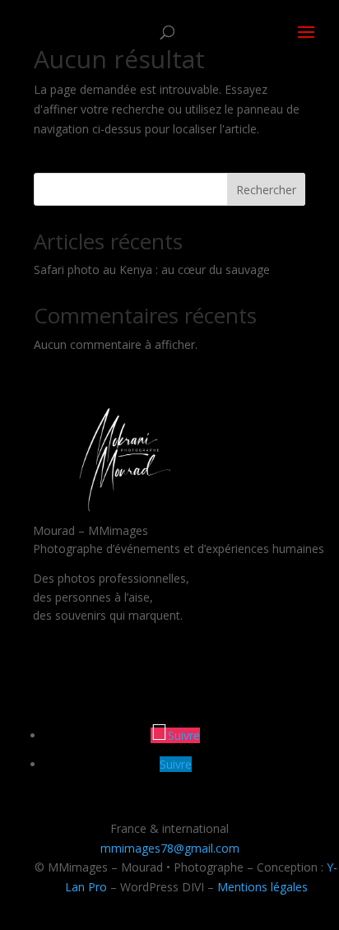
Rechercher (266, 190)
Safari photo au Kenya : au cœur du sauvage (152, 269)
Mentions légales (262, 887)
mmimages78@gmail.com (169, 848)
